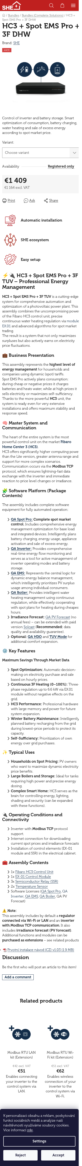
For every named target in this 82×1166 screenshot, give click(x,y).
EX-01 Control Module (33, 877)
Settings (39, 1141)
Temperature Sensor (32, 887)
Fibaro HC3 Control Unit (34, 872)
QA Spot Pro (51, 891)
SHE (16, 43)
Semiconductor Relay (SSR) (36, 882)
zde (30, 1130)
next (77, 1046)
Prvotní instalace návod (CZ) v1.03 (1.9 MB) (40, 950)
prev (4, 1046)
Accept (58, 1155)
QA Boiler (47, 896)
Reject (20, 1155)
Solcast (29, 627)
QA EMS (31, 896)
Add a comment (18, 977)
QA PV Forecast (57, 617)
